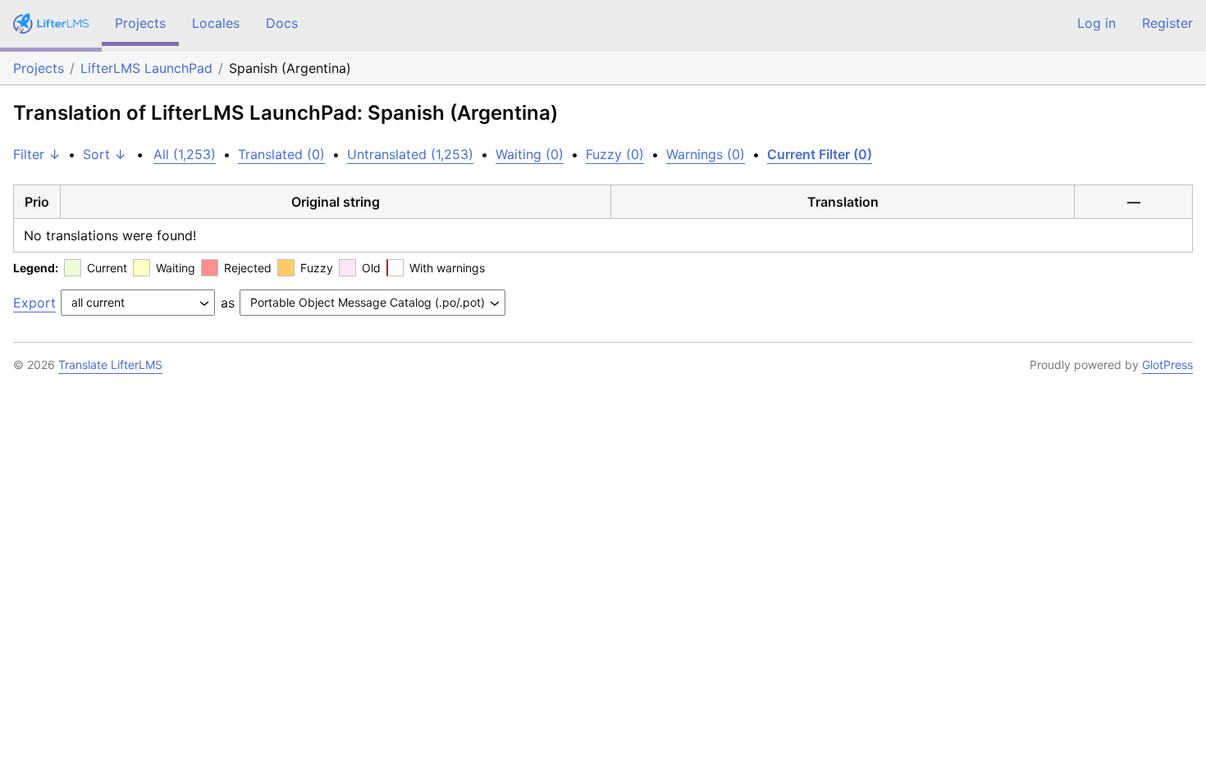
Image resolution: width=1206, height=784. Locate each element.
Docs (282, 23)
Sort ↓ (104, 154)
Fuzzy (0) (615, 154)
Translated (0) (281, 154)
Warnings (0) (705, 154)
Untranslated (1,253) (410, 154)
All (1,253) (184, 154)
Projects (140, 23)
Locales (216, 23)
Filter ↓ (37, 154)
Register (1167, 23)
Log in (1096, 23)
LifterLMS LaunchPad (146, 68)
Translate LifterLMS (110, 364)
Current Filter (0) (819, 154)
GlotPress (1167, 364)
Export (34, 302)
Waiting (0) (530, 154)
